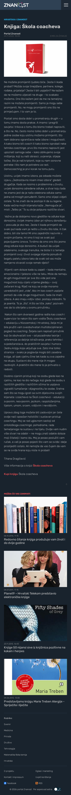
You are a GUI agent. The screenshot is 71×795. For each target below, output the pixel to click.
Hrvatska (8, 761)
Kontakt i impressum (14, 777)
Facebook (11, 783)
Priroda (7, 736)
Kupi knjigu (11, 474)
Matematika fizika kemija (15, 755)
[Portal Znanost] (26, 5)
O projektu (9, 771)
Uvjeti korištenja (43, 777)
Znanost (28, 789)
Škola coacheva (43, 465)
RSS (40, 783)
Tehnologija (9, 748)
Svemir (7, 724)
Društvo (8, 742)
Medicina (8, 730)
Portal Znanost (12, 33)
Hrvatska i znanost (15, 19)
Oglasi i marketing (44, 771)
